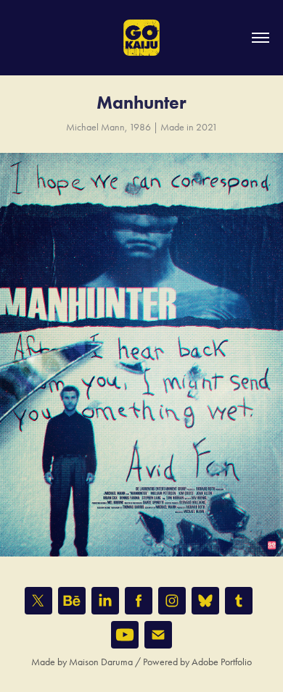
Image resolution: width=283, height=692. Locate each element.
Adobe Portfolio (222, 662)
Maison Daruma (101, 662)
